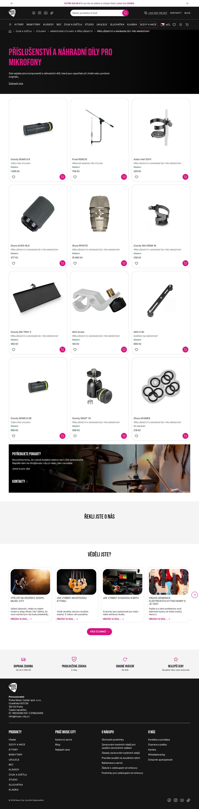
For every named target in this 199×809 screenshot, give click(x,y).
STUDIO (13, 779)
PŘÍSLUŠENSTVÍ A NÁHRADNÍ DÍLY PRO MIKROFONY (157, 163)
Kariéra (152, 749)
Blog (187, 13)
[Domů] (10, 31)
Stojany (41, 31)
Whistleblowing (156, 754)
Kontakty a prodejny (159, 739)
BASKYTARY (15, 754)
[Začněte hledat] (125, 13)
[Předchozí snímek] (12, 3)
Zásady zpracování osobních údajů (121, 752)
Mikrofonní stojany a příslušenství (71, 31)
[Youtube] (45, 13)
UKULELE (14, 759)
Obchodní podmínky (113, 739)
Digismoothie (38, 800)
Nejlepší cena (62, 749)
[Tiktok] (51, 13)
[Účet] (180, 24)
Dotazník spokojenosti (160, 759)
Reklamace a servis (112, 762)
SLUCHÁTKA (16, 784)
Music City (19, 800)
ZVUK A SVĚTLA (24, 31)
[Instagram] (39, 13)
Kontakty (176, 13)
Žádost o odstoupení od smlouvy (119, 767)
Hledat (12, 739)
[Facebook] (33, 13)
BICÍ (11, 764)
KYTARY (13, 749)
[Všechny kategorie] (10, 24)
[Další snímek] (187, 3)
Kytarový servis (63, 739)
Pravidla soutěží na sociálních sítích (121, 757)
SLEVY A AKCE (17, 744)
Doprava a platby (157, 744)
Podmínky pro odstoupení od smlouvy (122, 772)
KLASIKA (14, 789)
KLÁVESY (14, 769)
